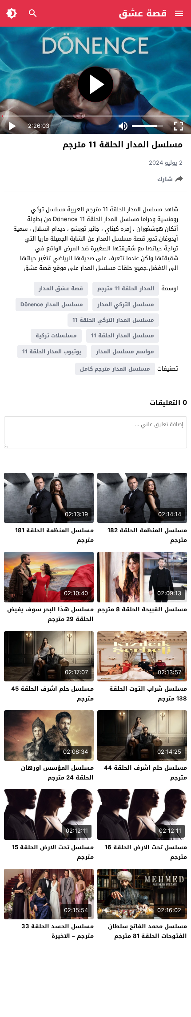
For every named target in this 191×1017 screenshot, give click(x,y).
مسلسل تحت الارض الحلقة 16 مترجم (146, 852)
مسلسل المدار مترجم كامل (115, 369)
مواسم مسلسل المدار (125, 351)
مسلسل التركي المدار (125, 304)
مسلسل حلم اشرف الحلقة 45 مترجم (52, 693)
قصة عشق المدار (61, 288)
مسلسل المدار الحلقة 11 (122, 335)
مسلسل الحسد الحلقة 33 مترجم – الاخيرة (57, 931)
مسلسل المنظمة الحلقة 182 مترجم (147, 535)
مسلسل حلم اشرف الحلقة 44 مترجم (145, 772)
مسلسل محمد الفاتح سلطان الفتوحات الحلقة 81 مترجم (147, 931)
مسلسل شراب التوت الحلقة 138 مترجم (148, 693)
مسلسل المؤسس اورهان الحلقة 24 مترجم (57, 772)
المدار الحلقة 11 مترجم (125, 288)
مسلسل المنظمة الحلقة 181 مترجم (54, 535)
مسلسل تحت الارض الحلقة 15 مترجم (53, 852)
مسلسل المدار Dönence (51, 304)
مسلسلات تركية (56, 335)
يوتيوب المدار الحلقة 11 (52, 351)
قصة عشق (143, 13)
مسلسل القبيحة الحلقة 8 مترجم (142, 609)
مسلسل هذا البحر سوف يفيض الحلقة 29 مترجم (50, 614)
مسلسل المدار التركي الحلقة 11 (113, 320)
